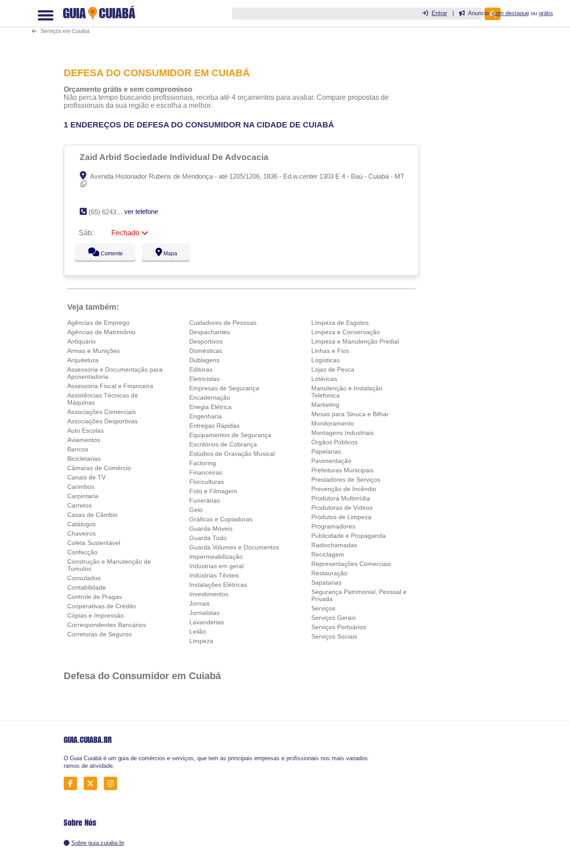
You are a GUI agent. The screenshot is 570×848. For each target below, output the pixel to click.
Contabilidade (86, 587)
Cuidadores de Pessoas (222, 322)
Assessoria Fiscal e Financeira (110, 385)
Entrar (439, 13)
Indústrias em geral (216, 565)
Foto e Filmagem (213, 491)
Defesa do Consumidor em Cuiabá (142, 675)
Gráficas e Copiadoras (220, 519)
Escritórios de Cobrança (223, 444)
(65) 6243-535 (109, 212)
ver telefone (141, 211)
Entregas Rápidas (214, 425)
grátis (546, 13)
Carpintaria (82, 496)
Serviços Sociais (334, 636)
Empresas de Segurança (224, 388)
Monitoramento (332, 423)
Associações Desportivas (102, 421)
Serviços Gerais (333, 617)
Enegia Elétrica (210, 406)
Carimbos (80, 486)
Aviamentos (83, 439)
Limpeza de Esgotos (340, 322)
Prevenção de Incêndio (343, 488)
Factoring (202, 463)
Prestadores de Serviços (345, 479)
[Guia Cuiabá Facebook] (73, 783)
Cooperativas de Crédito (101, 606)
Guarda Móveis (210, 528)
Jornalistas (204, 612)
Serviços (323, 608)
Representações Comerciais (351, 563)
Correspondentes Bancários (106, 624)
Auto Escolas (85, 430)
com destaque (511, 13)
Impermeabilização (216, 556)
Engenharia (205, 416)
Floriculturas (206, 481)
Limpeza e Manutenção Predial (355, 341)
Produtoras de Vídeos (342, 507)
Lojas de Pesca (332, 369)
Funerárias (204, 500)
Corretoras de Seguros (99, 634)
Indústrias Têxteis (214, 575)
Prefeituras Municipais (342, 470)
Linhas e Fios (330, 350)
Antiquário (81, 341)
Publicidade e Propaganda (348, 535)
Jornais (199, 603)
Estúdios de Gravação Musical (232, 453)
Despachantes (209, 332)
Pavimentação (331, 460)
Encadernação (209, 397)
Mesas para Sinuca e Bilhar (350, 414)
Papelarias (326, 451)
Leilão (197, 631)
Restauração (329, 573)
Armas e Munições (93, 350)
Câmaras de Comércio (99, 467)
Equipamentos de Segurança (230, 434)
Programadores (333, 526)
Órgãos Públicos (334, 442)
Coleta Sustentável (93, 542)
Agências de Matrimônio (101, 332)
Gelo (196, 509)
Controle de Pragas (94, 596)
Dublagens (204, 360)
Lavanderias (206, 622)
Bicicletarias (84, 458)
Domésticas (205, 350)
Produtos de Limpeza (341, 516)
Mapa (168, 253)
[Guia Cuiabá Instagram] (113, 783)
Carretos (79, 505)
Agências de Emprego (98, 322)
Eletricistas (204, 378)
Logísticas (325, 360)
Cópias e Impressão (95, 615)
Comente (106, 253)
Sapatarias (326, 582)
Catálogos (81, 524)
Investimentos (208, 594)
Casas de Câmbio (92, 514)
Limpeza (201, 640)
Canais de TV (86, 477)
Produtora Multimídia (340, 498)
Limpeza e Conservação (345, 332)
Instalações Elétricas (218, 584)
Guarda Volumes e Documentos (234, 547)
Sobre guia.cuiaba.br (97, 843)
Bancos (77, 449)
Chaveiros (81, 533)
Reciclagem (327, 554)
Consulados (84, 578)
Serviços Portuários (338, 627)
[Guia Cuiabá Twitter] (93, 783)
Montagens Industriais (342, 432)
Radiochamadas (334, 545)
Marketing (325, 404)
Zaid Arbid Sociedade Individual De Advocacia (175, 157)
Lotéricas (324, 378)
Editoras (200, 369)
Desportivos (206, 341)
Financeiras (205, 472)
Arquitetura (82, 360)
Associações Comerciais (101, 411)
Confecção (82, 552)
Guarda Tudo (208, 537)
